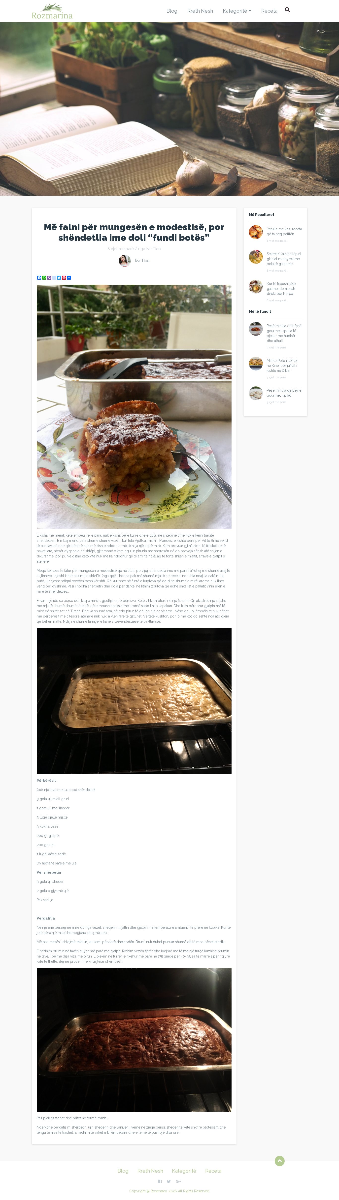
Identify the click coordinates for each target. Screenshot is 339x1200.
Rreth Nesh (200, 11)
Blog (172, 11)
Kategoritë (235, 11)
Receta (269, 11)
